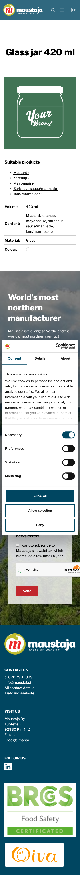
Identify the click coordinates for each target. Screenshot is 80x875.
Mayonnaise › (24, 183)
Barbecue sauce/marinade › (35, 189)
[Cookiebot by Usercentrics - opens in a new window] (56, 346)
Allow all (40, 496)
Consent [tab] (14, 358)
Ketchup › (21, 178)
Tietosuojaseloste (19, 693)
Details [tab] (40, 358)
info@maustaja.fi (18, 682)
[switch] (68, 448)
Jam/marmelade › (27, 194)
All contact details (19, 688)
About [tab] (65, 358)
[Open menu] (62, 10)
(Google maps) (16, 740)
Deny (40, 525)
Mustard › (21, 173)
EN (74, 10)
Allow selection (40, 510)
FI (69, 10)
